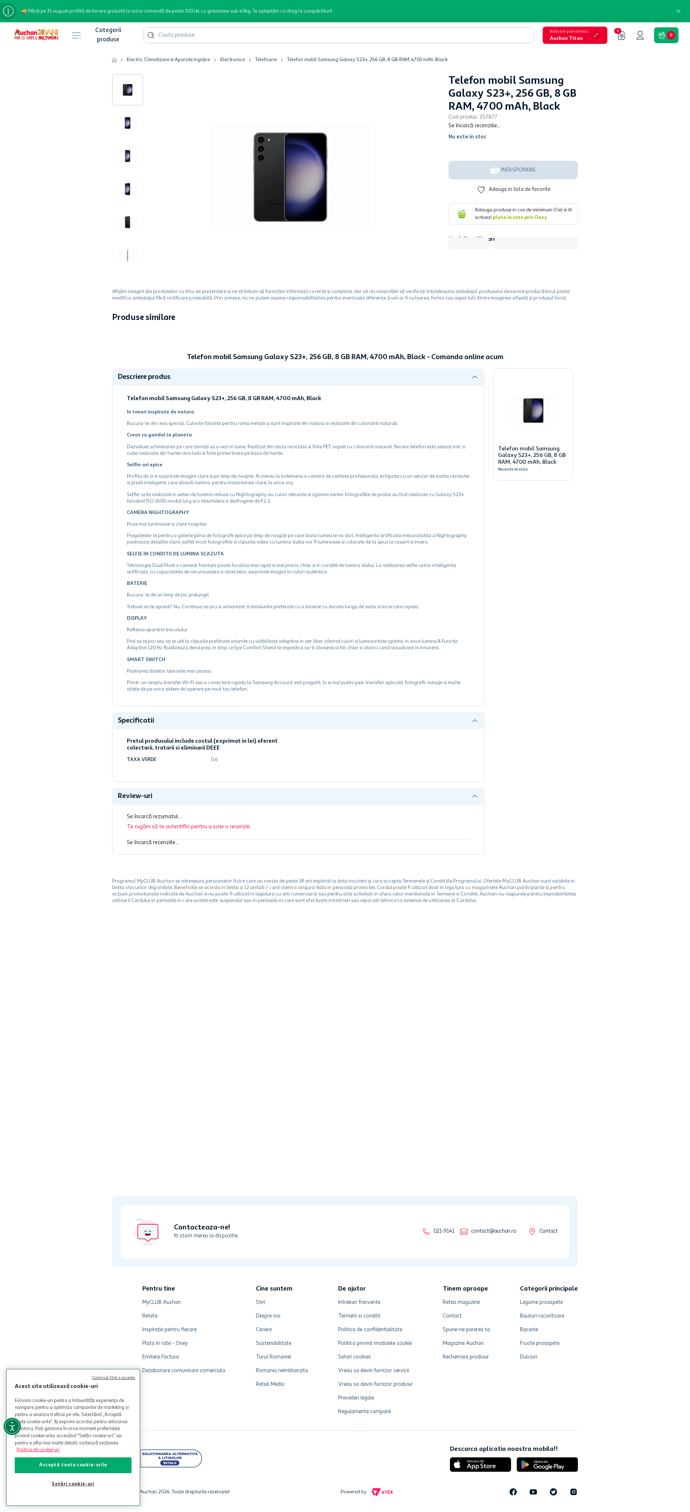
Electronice (232, 59)
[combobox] (338, 35)
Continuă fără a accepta (113, 1378)
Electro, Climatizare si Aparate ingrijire (168, 59)
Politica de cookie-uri (38, 1450)
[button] (575, 35)
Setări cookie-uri (73, 1484)
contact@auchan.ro (493, 1231)
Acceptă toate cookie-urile (73, 1465)
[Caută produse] (150, 35)
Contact (548, 1231)
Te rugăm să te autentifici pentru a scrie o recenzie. (189, 918)
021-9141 (443, 1231)
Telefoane (266, 59)
